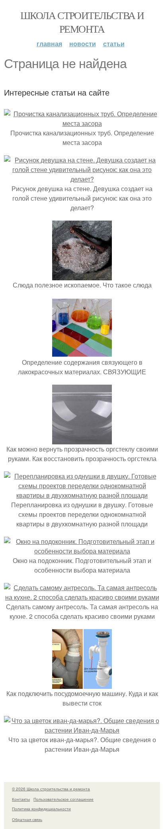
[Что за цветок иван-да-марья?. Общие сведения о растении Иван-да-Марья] (82, 730)
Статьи (114, 43)
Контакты (21, 799)
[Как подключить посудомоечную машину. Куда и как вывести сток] (82, 683)
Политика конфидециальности (41, 808)
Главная (49, 43)
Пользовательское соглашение (63, 799)
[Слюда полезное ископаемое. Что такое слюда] (82, 275)
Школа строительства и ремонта (82, 21)
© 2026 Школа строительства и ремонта (51, 789)
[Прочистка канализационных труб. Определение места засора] (82, 123)
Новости (82, 43)
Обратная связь (27, 819)
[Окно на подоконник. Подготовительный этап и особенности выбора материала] (82, 550)
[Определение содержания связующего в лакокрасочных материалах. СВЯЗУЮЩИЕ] (82, 352)
